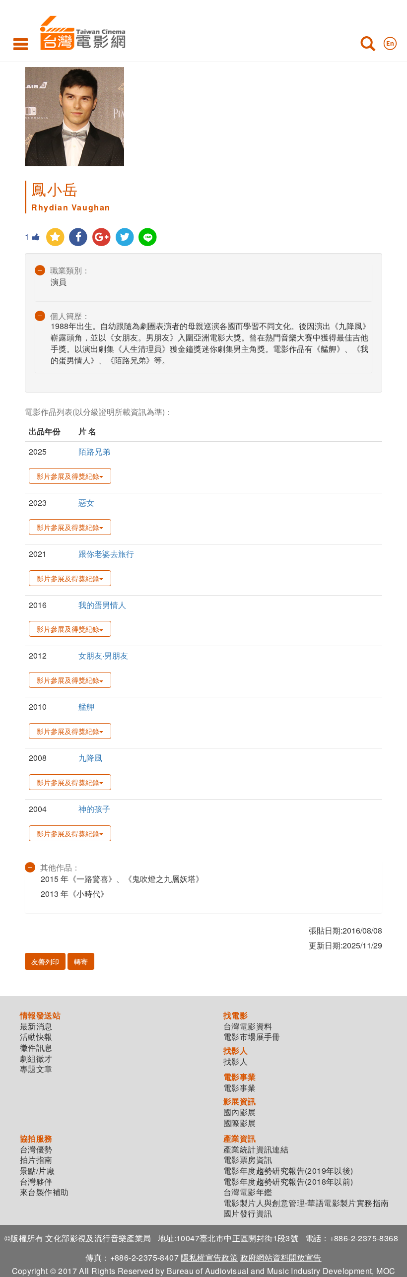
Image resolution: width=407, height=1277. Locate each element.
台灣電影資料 (247, 1026)
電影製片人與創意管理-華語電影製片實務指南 (306, 1203)
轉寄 (81, 961)
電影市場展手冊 (251, 1036)
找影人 (235, 1061)
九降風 (90, 757)
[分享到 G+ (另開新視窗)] (101, 237)
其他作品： (60, 867)
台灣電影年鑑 (247, 1192)
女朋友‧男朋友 (103, 655)
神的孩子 (94, 808)
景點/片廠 (37, 1170)
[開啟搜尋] (367, 45)
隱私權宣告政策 (209, 1257)
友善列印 (45, 961)
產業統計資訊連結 (255, 1149)
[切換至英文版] (390, 41)
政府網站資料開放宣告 (281, 1257)
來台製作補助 (44, 1192)
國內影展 (239, 1112)
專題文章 (36, 1069)
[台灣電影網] (80, 31)
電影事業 (239, 1087)
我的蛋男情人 (102, 604)
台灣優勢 (36, 1149)
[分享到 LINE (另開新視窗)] (148, 237)
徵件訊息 (36, 1047)
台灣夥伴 (36, 1181)
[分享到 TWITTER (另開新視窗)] (125, 237)
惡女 (86, 502)
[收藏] (55, 237)
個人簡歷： (70, 316)
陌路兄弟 (94, 451)
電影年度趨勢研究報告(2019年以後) (288, 1170)
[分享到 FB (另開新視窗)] (78, 237)
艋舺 (86, 706)
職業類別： (70, 270)
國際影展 (239, 1123)
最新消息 (36, 1026)
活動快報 (36, 1036)
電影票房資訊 (247, 1159)
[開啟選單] (20, 44)
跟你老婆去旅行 (106, 553)
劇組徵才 (36, 1058)
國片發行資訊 (247, 1213)
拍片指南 (36, 1159)
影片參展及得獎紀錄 (68, 476)
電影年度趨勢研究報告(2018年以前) (288, 1181)
